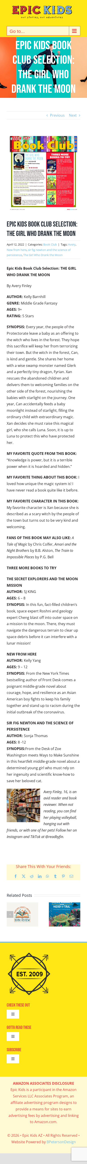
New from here (17, 250)
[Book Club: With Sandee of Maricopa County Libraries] (64, 904)
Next (73, 115)
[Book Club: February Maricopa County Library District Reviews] (22, 904)
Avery (72, 244)
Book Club (50, 244)
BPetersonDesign (61, 1141)
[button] (10, 914)
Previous (57, 115)
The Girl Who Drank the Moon (43, 255)
